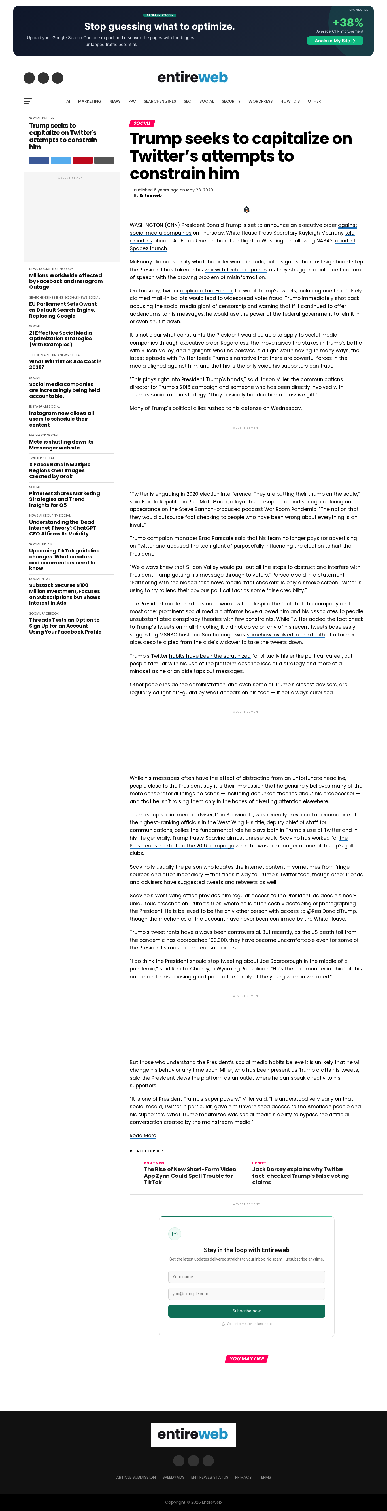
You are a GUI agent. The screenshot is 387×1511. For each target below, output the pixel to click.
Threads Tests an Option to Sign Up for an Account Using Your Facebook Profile (65, 626)
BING (59, 297)
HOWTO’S (290, 101)
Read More (143, 1135)
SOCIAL (206, 101)
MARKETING (89, 101)
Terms (265, 1477)
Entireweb (151, 195)
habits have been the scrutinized (210, 656)
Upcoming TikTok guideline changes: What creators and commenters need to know (64, 559)
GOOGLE (71, 297)
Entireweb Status (209, 1477)
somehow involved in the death (286, 634)
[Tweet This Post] (61, 160)
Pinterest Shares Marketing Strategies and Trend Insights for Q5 (64, 499)
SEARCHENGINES (160, 101)
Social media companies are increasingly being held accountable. (64, 390)
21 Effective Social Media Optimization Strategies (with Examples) (60, 339)
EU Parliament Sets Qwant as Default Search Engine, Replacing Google (63, 310)
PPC (132, 101)
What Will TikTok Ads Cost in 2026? (65, 364)
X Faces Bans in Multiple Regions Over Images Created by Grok (59, 470)
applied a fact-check (206, 290)
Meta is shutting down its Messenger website (61, 445)
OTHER (314, 101)
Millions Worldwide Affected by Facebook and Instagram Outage (66, 281)
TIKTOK (34, 355)
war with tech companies (236, 269)
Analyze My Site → (335, 40)
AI (68, 101)
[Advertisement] (72, 220)
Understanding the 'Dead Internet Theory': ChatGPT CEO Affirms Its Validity (63, 528)
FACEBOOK (37, 435)
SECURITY (231, 101)
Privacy (243, 1477)
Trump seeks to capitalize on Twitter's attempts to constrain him (63, 136)
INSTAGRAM (38, 406)
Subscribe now (247, 1311)
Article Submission (136, 1477)
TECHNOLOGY (62, 269)
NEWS (114, 101)
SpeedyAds (173, 1477)
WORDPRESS (260, 101)
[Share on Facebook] (39, 160)
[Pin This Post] (83, 160)
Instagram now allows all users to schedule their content (61, 419)
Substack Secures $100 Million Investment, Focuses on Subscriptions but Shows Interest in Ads (64, 594)
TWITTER (48, 118)
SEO (188, 101)
